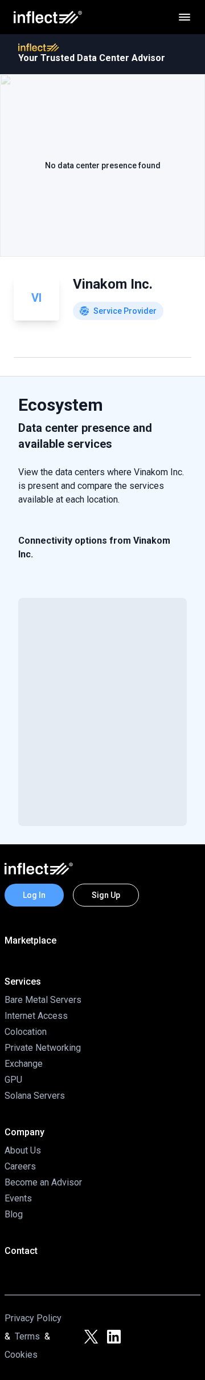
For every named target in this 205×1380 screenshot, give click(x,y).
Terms (27, 1336)
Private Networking (43, 1047)
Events (18, 1198)
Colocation (26, 1031)
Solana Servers (35, 1095)
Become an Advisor (43, 1182)
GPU (13, 1079)
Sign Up (106, 895)
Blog (14, 1214)
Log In (34, 895)
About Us (23, 1150)
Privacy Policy (33, 1318)
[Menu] (184, 17)
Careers (20, 1166)
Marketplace (30, 940)
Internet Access (36, 1015)
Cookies (21, 1354)
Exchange (24, 1063)
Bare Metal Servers (43, 999)
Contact (21, 1250)
